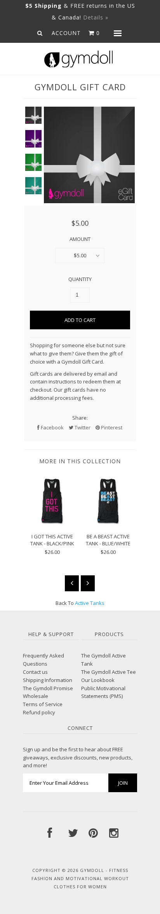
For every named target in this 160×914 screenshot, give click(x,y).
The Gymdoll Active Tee (108, 671)
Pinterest (111, 427)
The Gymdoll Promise (48, 688)
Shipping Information (47, 680)
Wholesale (35, 696)
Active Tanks (89, 602)
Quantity (80, 279)
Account (66, 33)
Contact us (35, 671)
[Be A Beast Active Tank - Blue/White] (108, 522)
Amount (80, 239)
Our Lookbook (98, 680)
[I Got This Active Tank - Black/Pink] (52, 522)
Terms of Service (43, 704)
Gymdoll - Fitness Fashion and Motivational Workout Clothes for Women (80, 878)
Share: (80, 417)
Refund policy (39, 712)
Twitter (81, 427)
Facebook (52, 427)
